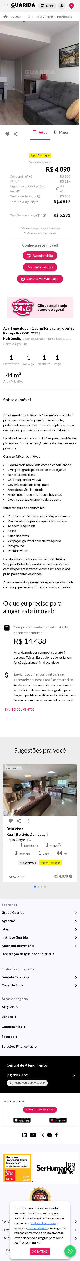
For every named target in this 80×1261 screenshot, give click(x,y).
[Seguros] (16, 1036)
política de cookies (43, 1223)
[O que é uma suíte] (30, 176)
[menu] (6, 6)
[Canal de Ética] (75, 985)
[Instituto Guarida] (75, 937)
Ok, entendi (40, 1251)
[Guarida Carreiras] (75, 977)
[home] (23, 6)
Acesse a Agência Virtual (40, 1109)
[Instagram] (42, 1135)
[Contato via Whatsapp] (70, 1251)
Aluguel (16, 16)
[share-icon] (15, 134)
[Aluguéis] (17, 1007)
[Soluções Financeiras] (35, 1046)
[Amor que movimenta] (75, 945)
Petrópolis (64, 16)
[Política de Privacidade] (75, 1221)
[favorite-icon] (7, 134)
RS (28, 16)
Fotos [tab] (42, 132)
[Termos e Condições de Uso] (75, 1230)
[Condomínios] (24, 1027)
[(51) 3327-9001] (74, 1075)
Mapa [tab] (63, 132)
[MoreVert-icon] (29, 821)
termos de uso (37, 1228)
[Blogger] (50, 1135)
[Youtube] (33, 1135)
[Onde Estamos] (71, 6)
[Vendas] (15, 1017)
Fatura (49, 5)
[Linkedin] (25, 1135)
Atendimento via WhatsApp (30, 1083)
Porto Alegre (43, 16)
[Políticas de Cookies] (75, 1238)
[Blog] (75, 929)
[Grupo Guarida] (75, 912)
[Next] (74, 73)
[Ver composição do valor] (70, 876)
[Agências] (75, 921)
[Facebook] (56, 1135)
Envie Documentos (20, 709)
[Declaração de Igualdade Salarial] (53, 954)
